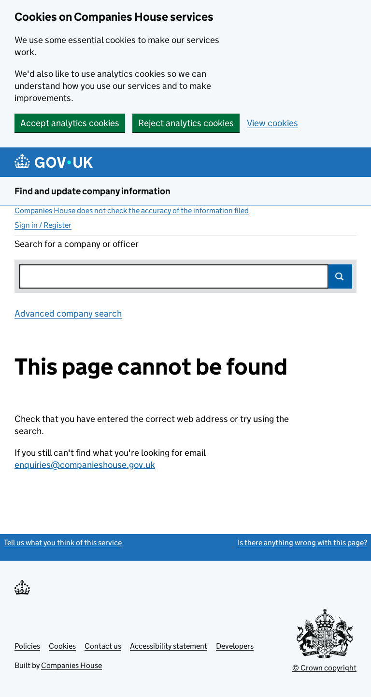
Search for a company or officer (76, 243)
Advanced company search (68, 313)
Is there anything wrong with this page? (302, 542)
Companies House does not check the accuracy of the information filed (131, 210)
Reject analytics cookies (186, 123)
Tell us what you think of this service (63, 542)
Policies (27, 646)
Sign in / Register (42, 225)
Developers (235, 646)
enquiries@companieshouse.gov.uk (84, 464)
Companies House (71, 665)
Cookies (62, 646)
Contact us (103, 646)
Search (340, 276)
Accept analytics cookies (69, 123)
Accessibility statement (168, 646)
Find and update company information (92, 191)
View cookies (272, 123)
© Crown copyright (324, 667)
